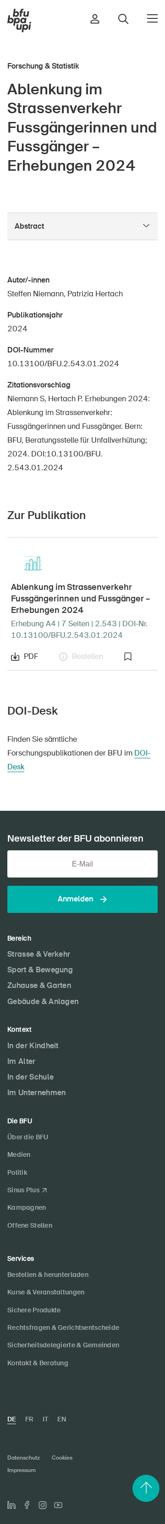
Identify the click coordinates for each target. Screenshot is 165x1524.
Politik (17, 1172)
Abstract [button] (29, 226)
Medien (19, 1154)
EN (61, 1419)
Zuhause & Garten (39, 985)
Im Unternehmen (36, 1092)
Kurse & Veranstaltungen (45, 1292)
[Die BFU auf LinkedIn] (11, 1505)
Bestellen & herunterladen (47, 1274)
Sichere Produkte (33, 1310)
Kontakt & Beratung (37, 1363)
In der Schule (30, 1077)
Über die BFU (27, 1137)
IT (45, 1419)
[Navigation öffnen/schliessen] (152, 18)
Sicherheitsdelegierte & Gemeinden (63, 1345)
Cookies (62, 1457)
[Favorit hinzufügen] (139, 657)
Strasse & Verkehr (38, 954)
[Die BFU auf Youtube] (58, 1505)
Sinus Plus (23, 1190)
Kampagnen (26, 1207)
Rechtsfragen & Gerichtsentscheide (63, 1327)
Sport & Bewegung (40, 970)
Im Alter (21, 1061)
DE (11, 1419)
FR (29, 1419)
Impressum (21, 1470)
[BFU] (19, 21)
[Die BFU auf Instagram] (42, 1505)
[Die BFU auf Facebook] (27, 1505)
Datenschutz (23, 1457)
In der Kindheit (33, 1046)
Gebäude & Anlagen (42, 1001)
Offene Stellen (29, 1225)
